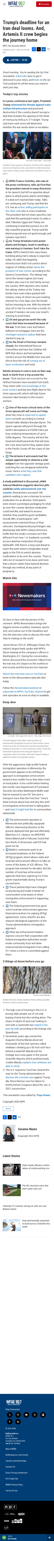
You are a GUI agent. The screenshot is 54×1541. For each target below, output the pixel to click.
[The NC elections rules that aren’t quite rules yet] (12, 1190)
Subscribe (21, 76)
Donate (45, 4)
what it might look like (22, 809)
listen (36, 79)
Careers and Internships (16, 1461)
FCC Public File (12, 1479)
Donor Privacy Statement (17, 1473)
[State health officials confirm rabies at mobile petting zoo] (12, 1170)
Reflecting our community (17, 1455)
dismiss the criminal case (20, 1077)
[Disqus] (27, 1285)
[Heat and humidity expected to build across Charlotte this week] (12, 1225)
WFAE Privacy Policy (14, 1485)
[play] (4, 1537)
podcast (27, 687)
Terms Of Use (12, 1491)
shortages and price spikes (20, 334)
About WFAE (11, 1449)
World (8, 1109)
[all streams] (50, 1537)
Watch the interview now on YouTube (23, 673)
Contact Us (10, 1467)
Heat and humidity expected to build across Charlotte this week (36, 1223)
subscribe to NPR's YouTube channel (23, 691)
